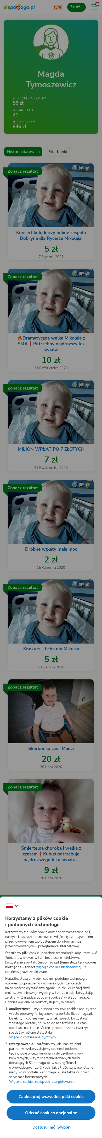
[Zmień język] (12, 906)
